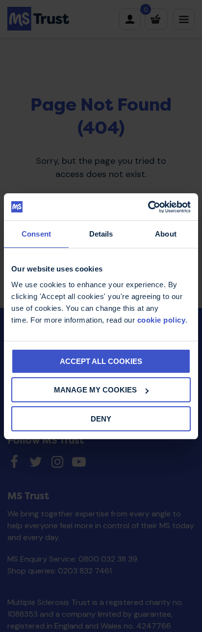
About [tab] (166, 234)
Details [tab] (101, 234)
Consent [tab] (36, 234)
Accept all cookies (101, 361)
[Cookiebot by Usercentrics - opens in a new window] (148, 207)
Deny (101, 419)
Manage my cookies (95, 390)
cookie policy (161, 320)
